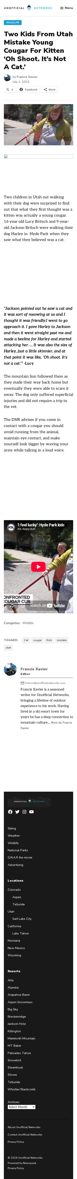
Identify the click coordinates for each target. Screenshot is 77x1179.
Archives (13, 1102)
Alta (10, 980)
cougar (37, 640)
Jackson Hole (17, 1024)
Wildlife (12, 22)
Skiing (12, 828)
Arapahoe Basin (19, 995)
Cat (26, 640)
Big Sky (13, 1009)
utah (8, 647)
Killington (14, 1031)
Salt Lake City (21, 919)
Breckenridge (17, 1016)
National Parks (18, 850)
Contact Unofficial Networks (25, 1134)
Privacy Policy (16, 1142)
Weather (14, 835)
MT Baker (14, 1045)
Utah (11, 911)
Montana (14, 940)
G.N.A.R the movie (20, 857)
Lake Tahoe (20, 933)
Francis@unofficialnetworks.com (45, 683)
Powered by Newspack (22, 1163)
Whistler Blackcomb (22, 1089)
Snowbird (14, 1060)
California (14, 926)
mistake (62, 640)
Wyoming (14, 955)
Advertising (15, 865)
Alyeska (13, 987)
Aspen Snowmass (20, 1002)
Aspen (16, 897)
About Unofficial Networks (24, 1127)
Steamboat (15, 1067)
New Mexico (16, 948)
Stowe (12, 1075)
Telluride (18, 904)
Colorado (14, 890)
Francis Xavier (27, 77)
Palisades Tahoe (19, 1053)
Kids (49, 640)
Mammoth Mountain (21, 1038)
